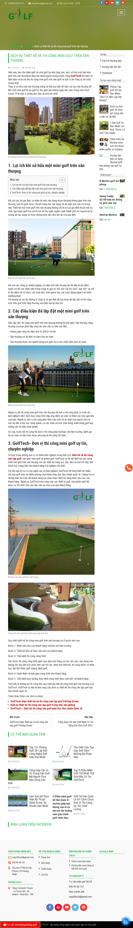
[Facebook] (101, 3)
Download (107, 73)
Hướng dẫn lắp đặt (111, 66)
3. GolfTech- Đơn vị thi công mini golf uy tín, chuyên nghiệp (37, 192)
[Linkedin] (107, 3)
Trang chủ (14, 46)
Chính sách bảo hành (81, 861)
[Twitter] (117, 3)
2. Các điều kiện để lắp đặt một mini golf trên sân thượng (36, 188)
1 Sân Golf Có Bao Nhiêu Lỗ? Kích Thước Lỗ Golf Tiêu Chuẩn (112, 128)
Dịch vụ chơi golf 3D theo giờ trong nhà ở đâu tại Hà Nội (111, 111)
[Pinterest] (123, 3)
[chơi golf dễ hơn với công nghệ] (20, 13)
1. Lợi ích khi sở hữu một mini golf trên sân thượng (33, 184)
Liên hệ (44, 874)
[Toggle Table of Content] (61, 180)
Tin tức (27, 46)
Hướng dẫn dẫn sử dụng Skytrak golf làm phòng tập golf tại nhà (111, 162)
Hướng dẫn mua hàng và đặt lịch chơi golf (82, 867)
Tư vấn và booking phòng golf (21, 924)
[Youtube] (112, 3)
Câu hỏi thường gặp (112, 60)
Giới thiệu (45, 863)
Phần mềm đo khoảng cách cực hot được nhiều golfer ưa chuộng (111, 144)
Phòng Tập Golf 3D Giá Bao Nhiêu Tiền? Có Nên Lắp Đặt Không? (110, 93)
